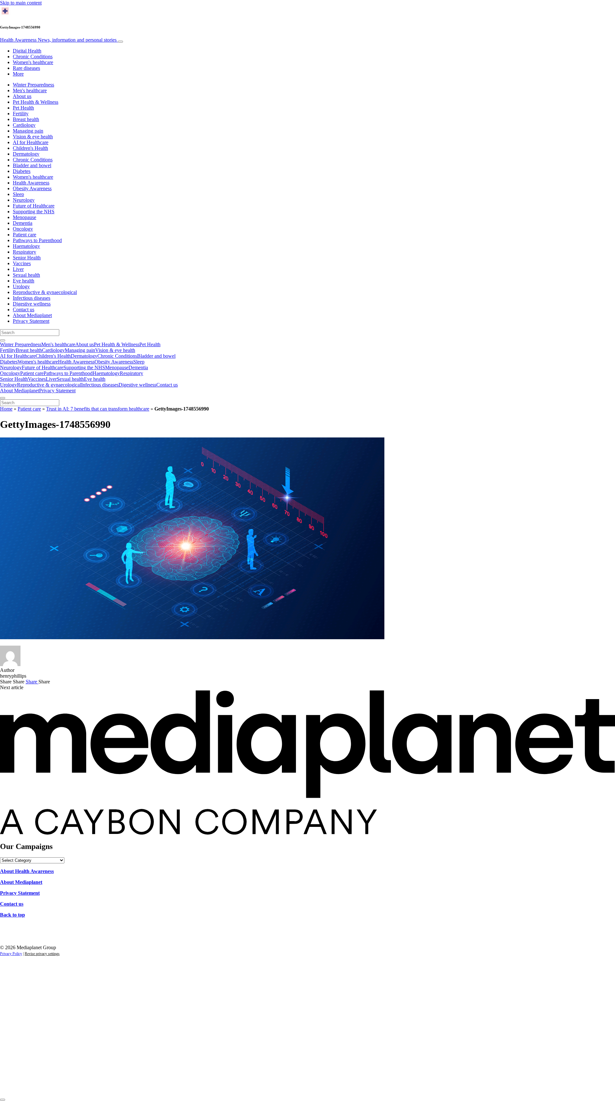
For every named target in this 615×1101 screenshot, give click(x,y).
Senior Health (27, 257)
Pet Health (23, 107)
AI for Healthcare (30, 142)
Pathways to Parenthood (37, 240)
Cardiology (24, 125)
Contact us (23, 309)
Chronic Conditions (33, 56)
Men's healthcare (30, 90)
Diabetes (21, 171)
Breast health (26, 119)
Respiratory (24, 252)
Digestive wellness (32, 303)
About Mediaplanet (32, 315)
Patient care (24, 234)
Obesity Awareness (32, 188)
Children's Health (30, 148)
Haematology (26, 246)
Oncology (23, 229)
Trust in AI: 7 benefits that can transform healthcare (97, 409)
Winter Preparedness (33, 84)
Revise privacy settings (42, 953)
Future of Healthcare (33, 205)
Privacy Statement (31, 321)
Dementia (22, 223)
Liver (18, 269)
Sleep (18, 194)
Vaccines (22, 263)
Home (6, 409)
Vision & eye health (33, 136)
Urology (21, 286)
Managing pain (28, 131)
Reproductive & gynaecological (45, 292)
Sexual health (26, 275)
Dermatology (26, 154)
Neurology (24, 200)
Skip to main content (21, 2)
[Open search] (2, 340)
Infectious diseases (31, 298)
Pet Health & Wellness (35, 102)
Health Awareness (58, 40)
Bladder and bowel (32, 165)
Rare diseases (26, 68)
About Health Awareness (27, 871)
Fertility (21, 113)
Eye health (23, 280)
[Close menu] (2, 398)
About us (22, 96)
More (18, 74)
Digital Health (27, 50)
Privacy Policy (11, 953)
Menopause (24, 217)
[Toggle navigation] (120, 42)
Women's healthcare (33, 62)
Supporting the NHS (33, 211)
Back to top (12, 915)
